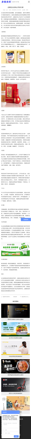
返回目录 (15, 296)
